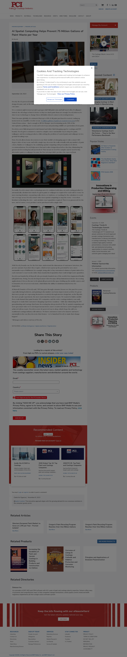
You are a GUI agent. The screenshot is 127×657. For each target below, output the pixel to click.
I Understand (70, 99)
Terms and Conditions (51, 87)
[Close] (92, 68)
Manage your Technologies (54, 99)
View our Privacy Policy (66, 94)
